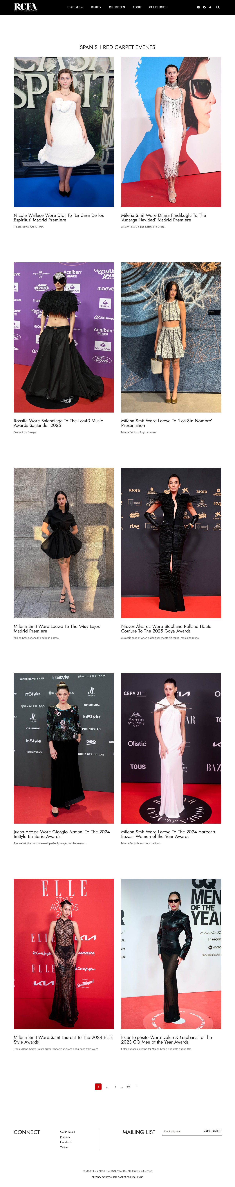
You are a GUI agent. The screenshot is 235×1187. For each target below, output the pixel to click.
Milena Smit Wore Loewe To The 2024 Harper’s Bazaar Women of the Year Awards (168, 834)
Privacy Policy (101, 1177)
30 (128, 1086)
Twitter (64, 1147)
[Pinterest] (198, 7)
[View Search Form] (218, 7)
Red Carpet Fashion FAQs (128, 1177)
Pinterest (65, 1137)
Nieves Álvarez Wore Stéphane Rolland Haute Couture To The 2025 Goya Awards (166, 628)
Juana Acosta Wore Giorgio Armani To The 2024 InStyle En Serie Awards (62, 834)
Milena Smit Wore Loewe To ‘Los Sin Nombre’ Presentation (166, 423)
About (137, 7)
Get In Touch (158, 7)
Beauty (96, 7)
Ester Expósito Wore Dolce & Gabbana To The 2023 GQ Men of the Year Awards (166, 1039)
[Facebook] (204, 7)
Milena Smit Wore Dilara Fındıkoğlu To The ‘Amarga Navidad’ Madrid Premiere (163, 217)
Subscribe (212, 1131)
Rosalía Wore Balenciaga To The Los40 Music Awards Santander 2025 (58, 423)
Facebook (66, 1142)
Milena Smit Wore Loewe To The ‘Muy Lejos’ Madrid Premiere (57, 628)
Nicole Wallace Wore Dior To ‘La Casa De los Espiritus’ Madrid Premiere (59, 217)
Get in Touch (67, 1131)
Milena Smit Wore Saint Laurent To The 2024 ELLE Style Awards (63, 1039)
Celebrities (117, 7)
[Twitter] (210, 7)
